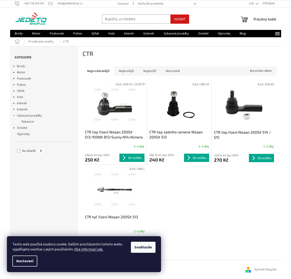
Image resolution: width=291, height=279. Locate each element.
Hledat (179, 19)
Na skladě (32, 151)
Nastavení (24, 261)
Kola (20, 97)
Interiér (22, 103)
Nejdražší (149, 71)
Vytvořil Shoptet (265, 269)
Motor (21, 72)
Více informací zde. (88, 249)
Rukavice (28, 121)
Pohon (21, 85)
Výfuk (21, 91)
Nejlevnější (126, 71)
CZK (252, 4)
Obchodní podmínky (151, 4)
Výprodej (23, 134)
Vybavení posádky (29, 115)
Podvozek (24, 78)
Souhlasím (143, 247)
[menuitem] (18, 33)
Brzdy (21, 66)
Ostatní (22, 128)
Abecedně (173, 71)
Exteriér (22, 109)
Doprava (123, 4)
